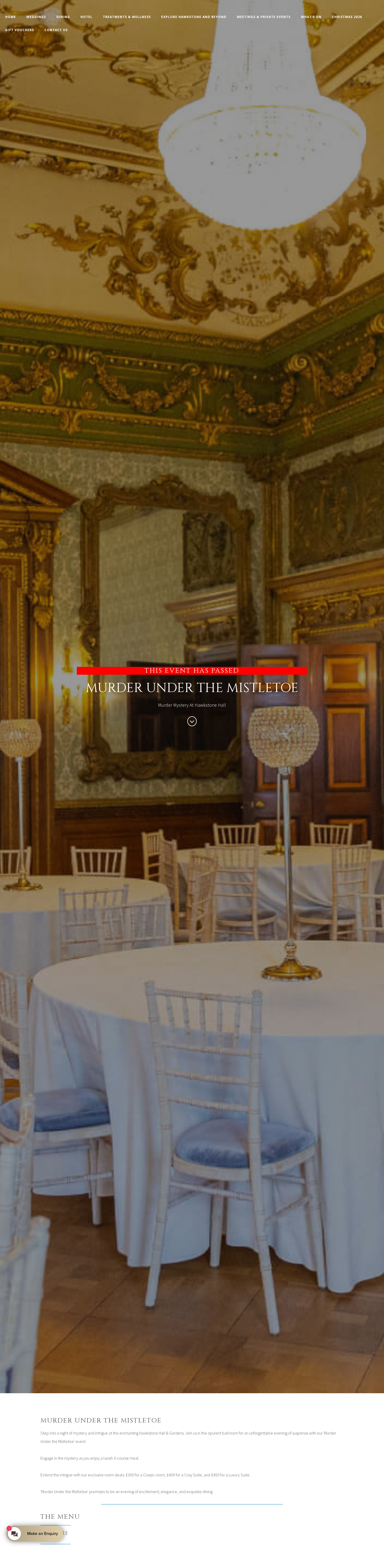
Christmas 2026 (347, 17)
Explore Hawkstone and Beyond (193, 17)
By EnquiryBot (40, 1533)
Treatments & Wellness (127, 17)
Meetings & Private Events (263, 17)
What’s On (311, 17)
